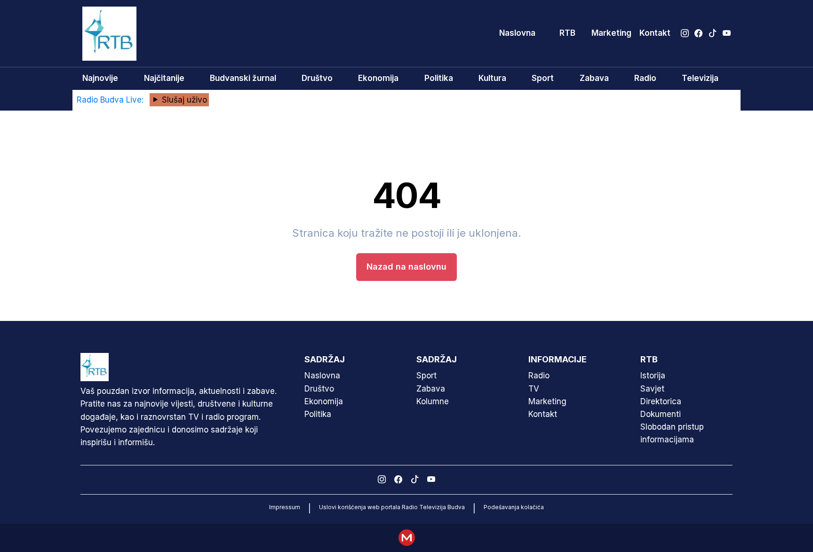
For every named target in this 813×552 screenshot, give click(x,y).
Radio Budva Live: (111, 99)
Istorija (652, 375)
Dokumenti (660, 414)
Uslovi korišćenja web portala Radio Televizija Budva (392, 507)
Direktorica (660, 401)
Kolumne (432, 401)
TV (533, 388)
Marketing (611, 33)
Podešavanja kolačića (514, 507)
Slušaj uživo (183, 99)
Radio (645, 78)
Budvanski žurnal (243, 78)
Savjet (652, 388)
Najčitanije (164, 78)
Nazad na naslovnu (406, 267)
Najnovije (100, 78)
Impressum (284, 507)
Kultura (492, 78)
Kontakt (654, 33)
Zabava (594, 78)
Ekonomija (378, 78)
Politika (438, 78)
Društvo (317, 78)
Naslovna (517, 33)
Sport (543, 78)
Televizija (700, 78)
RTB (567, 33)
